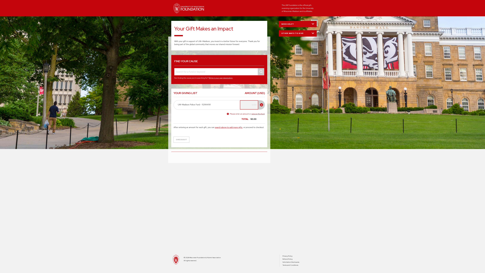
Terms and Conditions (290, 265)
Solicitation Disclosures (291, 262)
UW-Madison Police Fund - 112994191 (194, 104)
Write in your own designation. (221, 78)
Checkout (181, 140)
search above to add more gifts (228, 127)
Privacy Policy (287, 256)
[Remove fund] (261, 104)
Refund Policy (288, 259)
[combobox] (219, 71)
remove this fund (258, 114)
